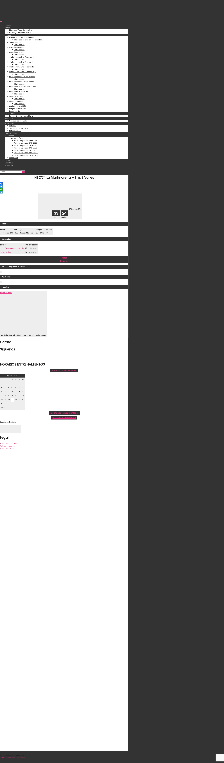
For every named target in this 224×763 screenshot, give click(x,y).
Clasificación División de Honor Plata (28, 40)
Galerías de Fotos (16, 138)
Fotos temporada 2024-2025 (26, 155)
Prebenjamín (14, 111)
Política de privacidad (9, 443)
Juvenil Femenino (16, 52)
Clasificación (19, 45)
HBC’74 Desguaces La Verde (12, 248)
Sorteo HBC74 (15, 131)
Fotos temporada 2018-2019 (25, 140)
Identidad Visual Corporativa (20, 30)
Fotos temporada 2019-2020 (25, 143)
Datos (64, 258)
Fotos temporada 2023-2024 (26, 153)
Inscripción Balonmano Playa (21, 116)
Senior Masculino (16, 42)
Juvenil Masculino (16, 47)
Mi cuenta (9, 165)
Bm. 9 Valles (6, 252)
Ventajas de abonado (18, 121)
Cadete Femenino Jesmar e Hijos (22, 72)
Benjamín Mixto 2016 (17, 106)
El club (7, 27)
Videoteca (13, 158)
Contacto (9, 162)
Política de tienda (7, 448)
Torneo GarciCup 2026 (18, 128)
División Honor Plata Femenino (21, 37)
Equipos (8, 35)
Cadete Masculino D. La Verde (21, 62)
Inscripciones (10, 113)
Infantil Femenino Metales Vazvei (22, 86)
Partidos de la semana (64, 417)
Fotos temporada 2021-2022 (25, 148)
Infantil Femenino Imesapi (19, 91)
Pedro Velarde (6, 293)
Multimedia (9, 135)
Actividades (9, 123)
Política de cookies (7, 446)
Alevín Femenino (16, 101)
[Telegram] (64, 192)
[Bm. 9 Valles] (61, 209)
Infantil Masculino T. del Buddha (22, 77)
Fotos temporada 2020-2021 (25, 145)
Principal (8, 25)
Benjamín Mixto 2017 (17, 108)
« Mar (3, 407)
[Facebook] (64, 183)
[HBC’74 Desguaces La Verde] (46, 209)
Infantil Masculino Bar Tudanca (21, 81)
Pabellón (64, 261)
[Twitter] (64, 186)
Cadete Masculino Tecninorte (21, 57)
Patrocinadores (11, 133)
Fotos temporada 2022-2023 (25, 150)
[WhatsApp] (64, 189)
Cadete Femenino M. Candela (21, 67)
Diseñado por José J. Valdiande (12, 757)
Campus (12, 126)
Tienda (7, 160)
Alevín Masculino (16, 96)
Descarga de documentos (20, 32)
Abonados (9, 118)
